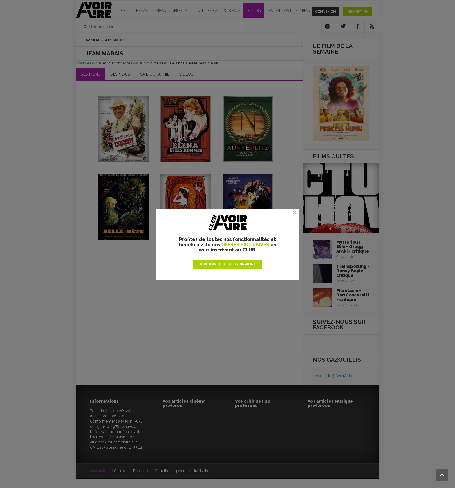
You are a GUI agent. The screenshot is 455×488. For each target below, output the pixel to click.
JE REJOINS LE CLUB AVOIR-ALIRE (227, 264)
